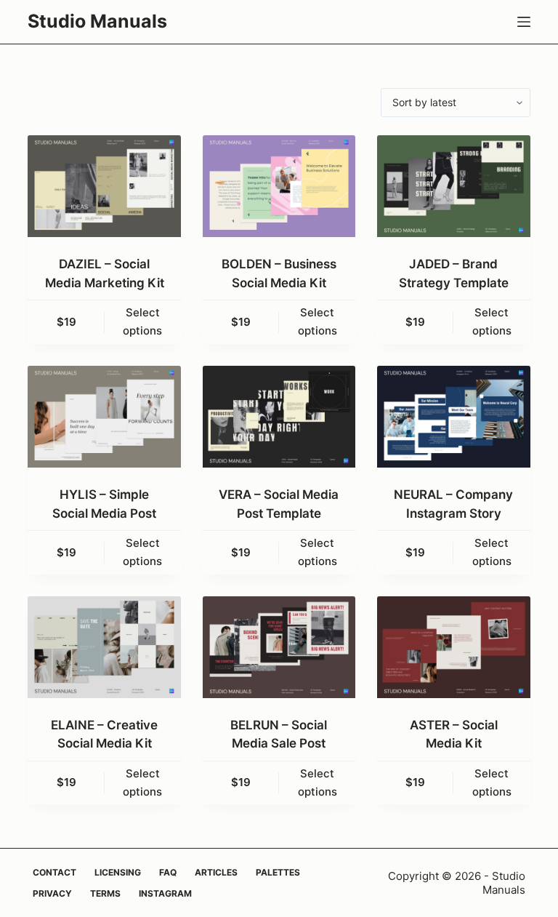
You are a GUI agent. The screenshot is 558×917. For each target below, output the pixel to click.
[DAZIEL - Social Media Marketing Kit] (104, 186)
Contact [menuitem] (54, 872)
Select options (142, 321)
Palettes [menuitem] (278, 872)
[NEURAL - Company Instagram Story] (453, 417)
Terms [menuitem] (105, 893)
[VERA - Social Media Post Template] (279, 417)
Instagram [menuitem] (165, 893)
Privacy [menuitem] (52, 893)
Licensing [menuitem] (117, 872)
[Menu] (523, 21)
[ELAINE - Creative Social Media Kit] (104, 647)
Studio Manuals (97, 21)
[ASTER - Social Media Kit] (453, 647)
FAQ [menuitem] (168, 872)
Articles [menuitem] (216, 872)
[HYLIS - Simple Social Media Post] (104, 417)
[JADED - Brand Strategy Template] (453, 186)
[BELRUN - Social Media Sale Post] (279, 647)
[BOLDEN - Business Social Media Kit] (279, 186)
